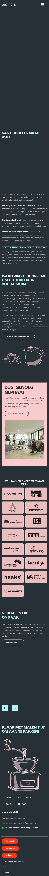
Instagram (10, 848)
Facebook (10, 841)
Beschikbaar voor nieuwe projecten (21, 828)
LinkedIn (9, 855)
